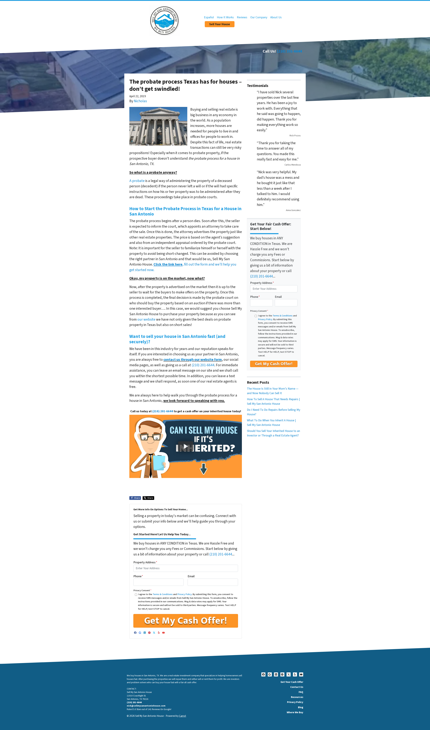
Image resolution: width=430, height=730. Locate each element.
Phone (138, 576)
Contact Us (296, 687)
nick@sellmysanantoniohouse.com (146, 705)
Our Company (258, 17)
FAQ (301, 692)
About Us (276, 17)
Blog (300, 707)
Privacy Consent (142, 590)
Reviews (242, 17)
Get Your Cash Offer (292, 682)
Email (191, 576)
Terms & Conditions (163, 594)
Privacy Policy (184, 594)
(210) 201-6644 (289, 51)
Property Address (145, 562)
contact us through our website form (192, 359)
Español (209, 17)
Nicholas (140, 101)
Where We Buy (295, 712)
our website (146, 319)
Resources (297, 697)
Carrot (182, 716)
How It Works (225, 17)
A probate (137, 180)
